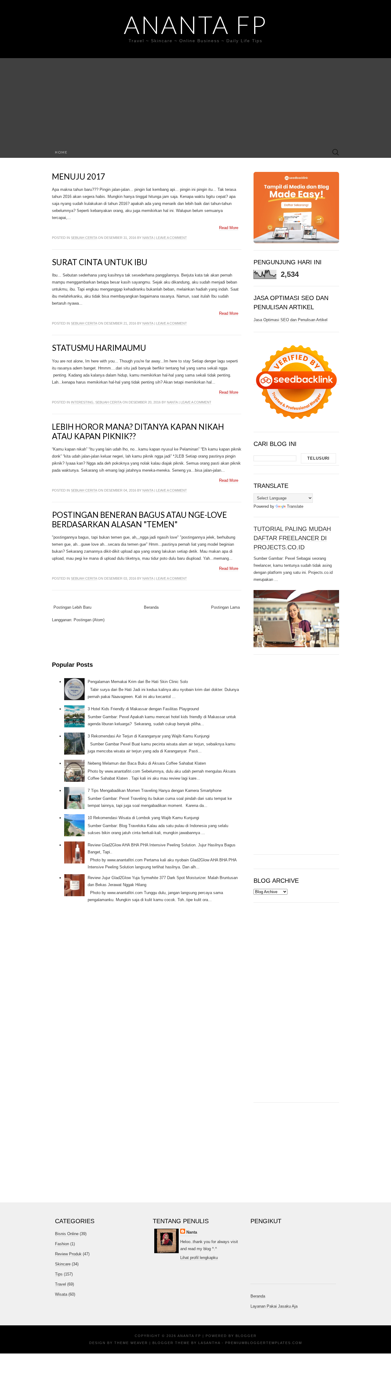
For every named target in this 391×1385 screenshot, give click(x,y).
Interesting (82, 402)
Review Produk (68, 1254)
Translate (295, 506)
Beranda (151, 607)
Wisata (61, 1294)
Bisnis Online (67, 1233)
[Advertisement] (195, 101)
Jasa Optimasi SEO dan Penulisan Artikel (290, 319)
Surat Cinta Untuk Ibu (99, 262)
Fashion (62, 1244)
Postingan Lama (225, 607)
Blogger (246, 1336)
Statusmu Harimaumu (99, 348)
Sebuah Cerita (84, 237)
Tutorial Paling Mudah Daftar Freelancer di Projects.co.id (292, 538)
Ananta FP (195, 24)
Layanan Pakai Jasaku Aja (274, 1306)
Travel (60, 1284)
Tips (59, 1274)
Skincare (63, 1264)
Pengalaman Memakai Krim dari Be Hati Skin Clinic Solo (138, 681)
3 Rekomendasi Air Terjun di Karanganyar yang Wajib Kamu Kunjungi (149, 736)
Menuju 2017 (78, 176)
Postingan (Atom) (89, 620)
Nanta (147, 237)
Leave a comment (171, 237)
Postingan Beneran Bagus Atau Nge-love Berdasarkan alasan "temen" (139, 519)
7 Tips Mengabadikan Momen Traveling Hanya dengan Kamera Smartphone (154, 790)
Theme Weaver (131, 1343)
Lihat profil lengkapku (199, 1257)
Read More (228, 227)
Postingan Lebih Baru (72, 607)
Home (61, 152)
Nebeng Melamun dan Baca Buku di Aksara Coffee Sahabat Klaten (147, 763)
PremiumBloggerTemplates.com (263, 1343)
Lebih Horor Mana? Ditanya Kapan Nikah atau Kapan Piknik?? (138, 431)
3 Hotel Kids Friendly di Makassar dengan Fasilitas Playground (143, 709)
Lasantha (209, 1343)
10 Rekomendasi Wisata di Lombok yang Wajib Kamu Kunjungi (143, 817)
